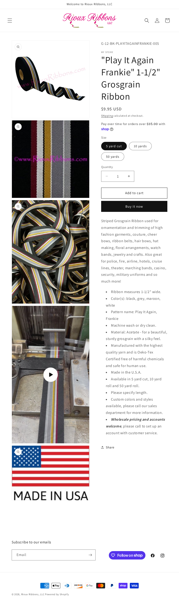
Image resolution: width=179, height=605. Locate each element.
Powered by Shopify (57, 594)
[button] (10, 20)
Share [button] (110, 447)
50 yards (112, 156)
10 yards (140, 146)
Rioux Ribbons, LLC (33, 594)
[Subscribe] (90, 554)
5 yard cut (114, 146)
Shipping (107, 115)
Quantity (107, 167)
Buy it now (134, 206)
